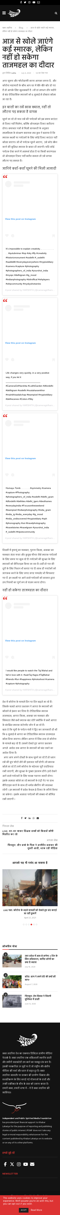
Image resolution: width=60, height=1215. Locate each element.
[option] (30, 894)
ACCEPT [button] (24, 1210)
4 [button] (31, 924)
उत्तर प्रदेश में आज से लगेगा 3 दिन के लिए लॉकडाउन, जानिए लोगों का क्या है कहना (41, 959)
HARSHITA (28, 290)
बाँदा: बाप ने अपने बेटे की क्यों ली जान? (40, 978)
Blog (21, 28)
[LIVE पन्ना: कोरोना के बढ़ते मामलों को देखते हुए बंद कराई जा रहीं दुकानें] (30, 887)
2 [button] (26, 924)
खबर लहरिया (7, 28)
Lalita (13, 73)
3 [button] (29, 924)
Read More (36, 1210)
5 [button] (34, 924)
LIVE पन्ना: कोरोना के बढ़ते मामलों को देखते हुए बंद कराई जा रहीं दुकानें (30, 912)
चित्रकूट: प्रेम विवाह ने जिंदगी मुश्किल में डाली (38, 998)
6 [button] (36, 924)
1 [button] (23, 924)
